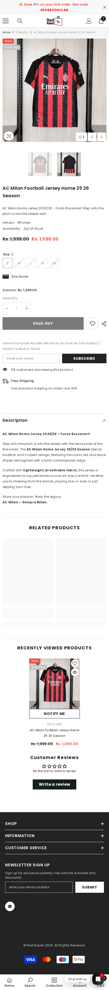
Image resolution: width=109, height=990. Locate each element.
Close (104, 7)
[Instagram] (10, 906)
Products (22, 32)
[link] (28, 616)
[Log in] (89, 21)
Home (6, 32)
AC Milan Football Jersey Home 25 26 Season (54, 733)
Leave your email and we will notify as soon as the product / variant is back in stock (52, 346)
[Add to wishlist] (92, 323)
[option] (54, 90)
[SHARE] (102, 324)
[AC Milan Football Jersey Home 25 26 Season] (54, 683)
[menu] (6, 21)
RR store (23, 222)
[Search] (20, 21)
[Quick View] (75, 672)
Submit (89, 887)
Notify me (54, 713)
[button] (92, 137)
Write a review (54, 784)
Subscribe (84, 358)
